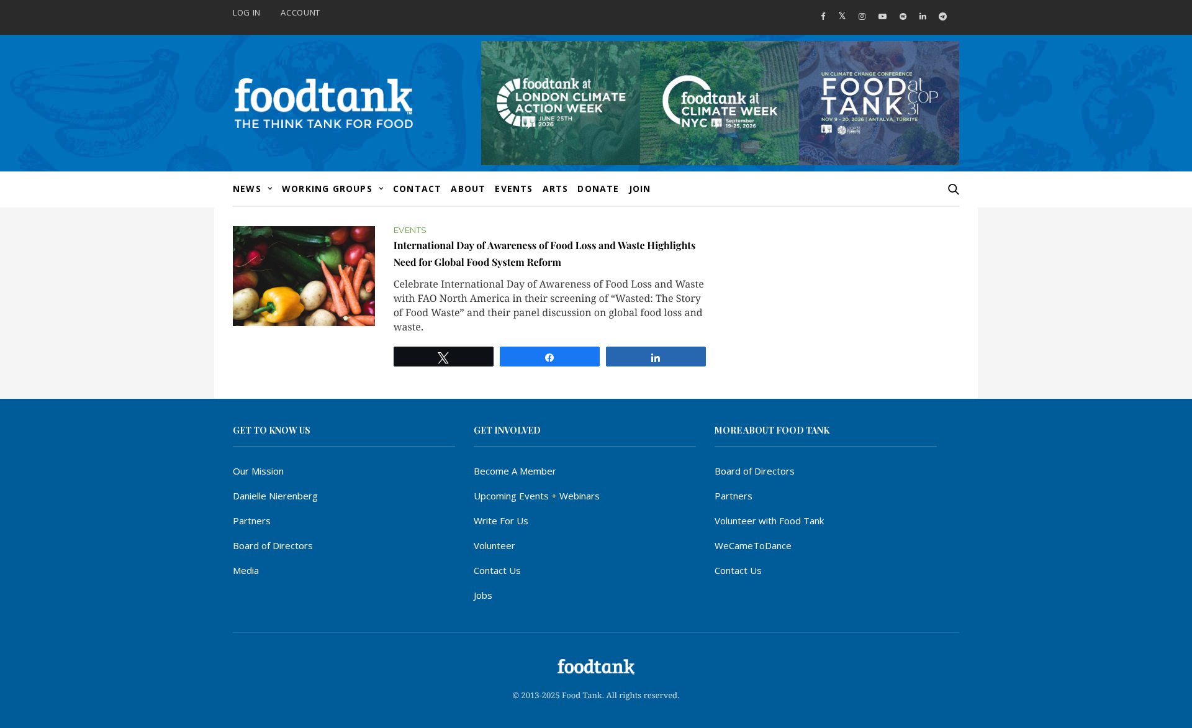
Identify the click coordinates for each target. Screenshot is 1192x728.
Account (300, 12)
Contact (417, 188)
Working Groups (327, 188)
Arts (556, 188)
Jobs (483, 595)
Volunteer (494, 545)
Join (640, 188)
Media (246, 570)
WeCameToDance (753, 545)
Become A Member (515, 471)
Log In (247, 12)
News (247, 188)
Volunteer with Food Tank (769, 520)
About (468, 188)
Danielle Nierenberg (275, 495)
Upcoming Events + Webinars (537, 495)
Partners (252, 520)
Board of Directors (273, 545)
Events (514, 188)
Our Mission (258, 471)
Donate (598, 188)
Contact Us (497, 570)
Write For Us (501, 520)
